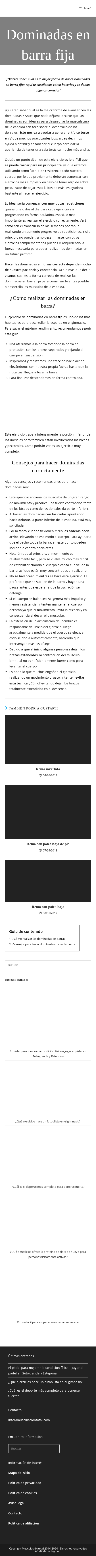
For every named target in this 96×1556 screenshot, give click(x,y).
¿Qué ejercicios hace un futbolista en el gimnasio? (48, 1121)
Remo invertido (48, 769)
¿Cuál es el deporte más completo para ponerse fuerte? (48, 1187)
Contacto (15, 1513)
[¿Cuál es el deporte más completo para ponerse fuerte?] (48, 1154)
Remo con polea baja (48, 907)
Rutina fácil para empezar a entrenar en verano (48, 1322)
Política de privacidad (24, 1483)
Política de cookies (22, 1493)
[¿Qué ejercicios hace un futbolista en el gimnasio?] (48, 1089)
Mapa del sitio (19, 1473)
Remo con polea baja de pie (48, 844)
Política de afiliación (23, 1523)
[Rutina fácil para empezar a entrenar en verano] (48, 1290)
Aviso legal (16, 1503)
